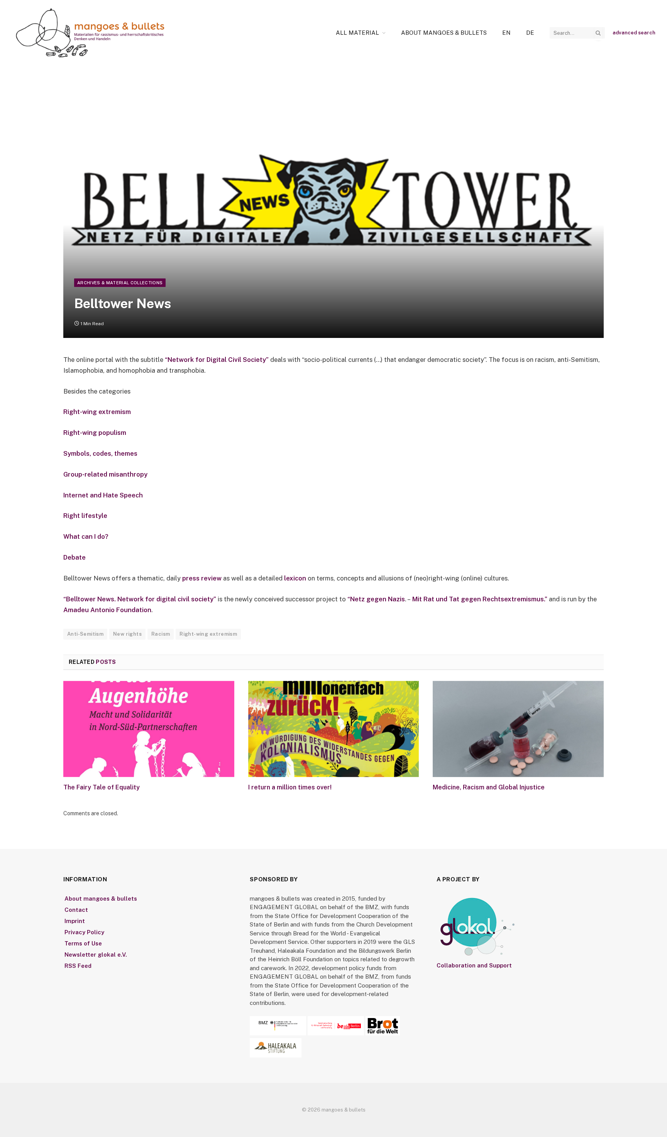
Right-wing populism (94, 432)
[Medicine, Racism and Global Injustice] (518, 729)
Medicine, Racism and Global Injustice (489, 787)
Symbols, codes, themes (100, 453)
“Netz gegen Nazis (376, 599)
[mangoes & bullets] (90, 33)
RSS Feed (77, 965)
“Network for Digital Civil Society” (217, 359)
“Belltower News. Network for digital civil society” (139, 599)
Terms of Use (83, 943)
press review (202, 578)
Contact (76, 909)
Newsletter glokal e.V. (95, 954)
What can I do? (85, 536)
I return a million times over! (290, 787)
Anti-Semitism (85, 634)
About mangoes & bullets (444, 32)
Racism (160, 634)
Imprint (74, 921)
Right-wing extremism (97, 412)
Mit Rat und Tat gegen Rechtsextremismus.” (479, 599)
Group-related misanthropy (105, 474)
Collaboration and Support (474, 965)
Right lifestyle (85, 515)
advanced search (634, 33)
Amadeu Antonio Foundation (107, 610)
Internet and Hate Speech (103, 495)
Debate (74, 557)
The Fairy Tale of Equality (101, 787)
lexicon (295, 578)
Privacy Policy (84, 932)
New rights (127, 634)
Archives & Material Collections (120, 282)
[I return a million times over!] (333, 729)
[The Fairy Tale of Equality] (148, 729)
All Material (357, 32)
